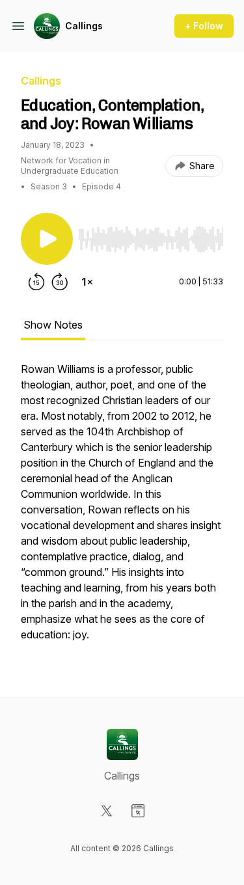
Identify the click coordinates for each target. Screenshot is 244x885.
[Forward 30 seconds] (60, 282)
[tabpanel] (122, 508)
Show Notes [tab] (53, 324)
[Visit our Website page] (137, 810)
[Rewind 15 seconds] (36, 282)
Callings (84, 25)
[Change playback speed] (87, 282)
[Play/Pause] (47, 239)
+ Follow (204, 25)
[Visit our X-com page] (106, 810)
